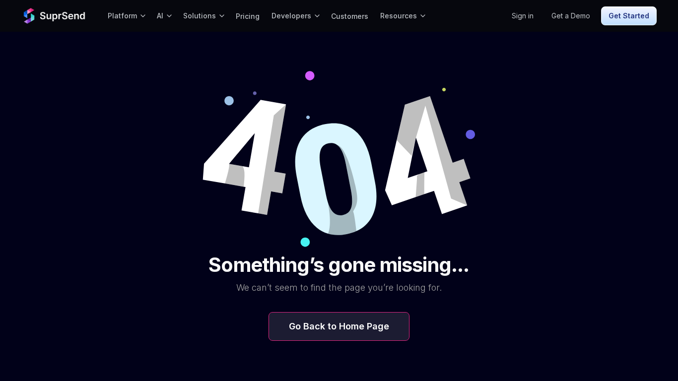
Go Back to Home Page (339, 326)
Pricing (248, 16)
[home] (55, 16)
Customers (349, 16)
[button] (126, 16)
